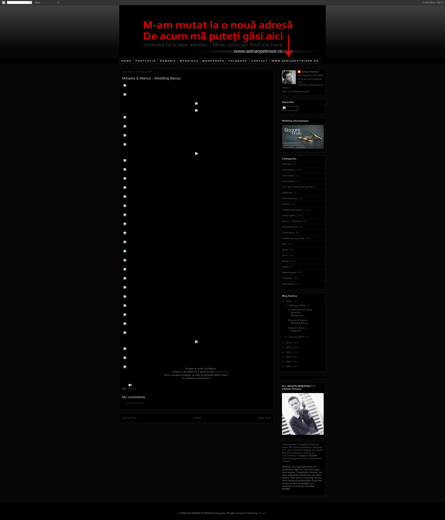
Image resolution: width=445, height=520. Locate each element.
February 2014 (297, 305)
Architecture (289, 169)
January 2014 (297, 336)
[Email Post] (129, 384)
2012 (289, 347)
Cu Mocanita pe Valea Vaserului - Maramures (300, 312)
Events (286, 204)
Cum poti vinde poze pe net (297, 186)
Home (197, 418)
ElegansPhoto (222, 371)
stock (285, 255)
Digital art (287, 192)
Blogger (262, 513)
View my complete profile (295, 91)
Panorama (288, 232)
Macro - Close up (292, 221)
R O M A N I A (167, 60)
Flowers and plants (293, 209)
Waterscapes (289, 272)
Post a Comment (134, 403)
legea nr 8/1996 (308, 455)
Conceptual (288, 181)
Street (285, 261)
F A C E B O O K (237, 60)
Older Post (264, 418)
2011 (289, 352)
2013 (289, 342)
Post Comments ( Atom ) (203, 429)
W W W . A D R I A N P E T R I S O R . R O (295, 60)
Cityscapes (288, 175)
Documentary (289, 198)
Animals (286, 164)
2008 (289, 366)
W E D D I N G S (189, 60)
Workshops (288, 283)
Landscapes (289, 215)
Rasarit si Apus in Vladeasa (297, 329)
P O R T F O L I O (145, 60)
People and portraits (293, 238)
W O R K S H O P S (213, 60)
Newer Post (129, 418)
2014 (289, 301)
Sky (284, 243)
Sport (285, 249)
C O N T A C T (259, 60)
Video (285, 266)
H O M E (126, 60)
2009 (289, 361)
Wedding (132, 388)
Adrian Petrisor (310, 71)
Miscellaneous (290, 226)
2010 (289, 356)
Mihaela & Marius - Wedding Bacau (298, 322)
